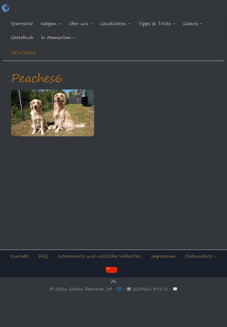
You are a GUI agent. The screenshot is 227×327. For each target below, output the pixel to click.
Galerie (190, 23)
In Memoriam (56, 37)
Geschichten (113, 23)
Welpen (49, 23)
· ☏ (127, 288)
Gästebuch (22, 37)
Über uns (78, 23)
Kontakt (19, 256)
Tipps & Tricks (154, 23)
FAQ (43, 256)
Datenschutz (199, 256)
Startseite (22, 23)
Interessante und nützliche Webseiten (99, 256)
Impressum (163, 256)
